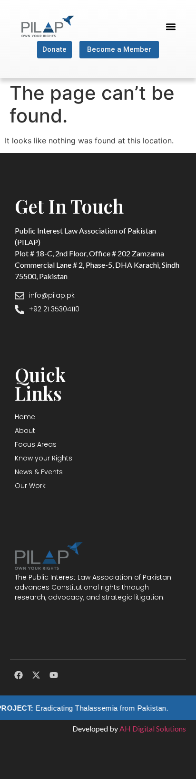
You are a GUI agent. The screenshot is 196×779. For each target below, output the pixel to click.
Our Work (30, 485)
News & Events (39, 472)
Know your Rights (43, 458)
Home (25, 417)
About (25, 430)
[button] (170, 26)
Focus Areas (36, 444)
